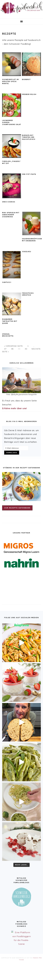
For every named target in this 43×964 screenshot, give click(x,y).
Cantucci (6, 282)
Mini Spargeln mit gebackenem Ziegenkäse (10, 215)
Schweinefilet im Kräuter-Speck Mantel (10, 81)
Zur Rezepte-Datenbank (17, 508)
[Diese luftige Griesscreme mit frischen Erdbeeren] (21, 682)
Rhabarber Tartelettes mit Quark (9, 321)
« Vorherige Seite (13, 346)
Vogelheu (26, 251)
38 (12, 349)
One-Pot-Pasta (29, 174)
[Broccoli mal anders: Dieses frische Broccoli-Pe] (21, 801)
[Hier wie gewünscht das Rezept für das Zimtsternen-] (21, 841)
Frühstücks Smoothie (28, 294)
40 (26, 349)
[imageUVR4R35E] (11, 304)
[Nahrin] (21, 563)
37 (5, 349)
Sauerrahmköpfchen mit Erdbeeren (32, 240)
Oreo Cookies (8, 202)
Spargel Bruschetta (7, 335)
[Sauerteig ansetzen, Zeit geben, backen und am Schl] (21, 722)
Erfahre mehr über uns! (14, 408)
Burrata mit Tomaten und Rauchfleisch (28, 137)
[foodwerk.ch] (21, 14)
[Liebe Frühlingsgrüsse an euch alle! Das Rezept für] (21, 762)
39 (19, 349)
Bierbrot (26, 79)
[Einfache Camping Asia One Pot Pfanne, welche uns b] (21, 642)
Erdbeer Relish (29, 94)
